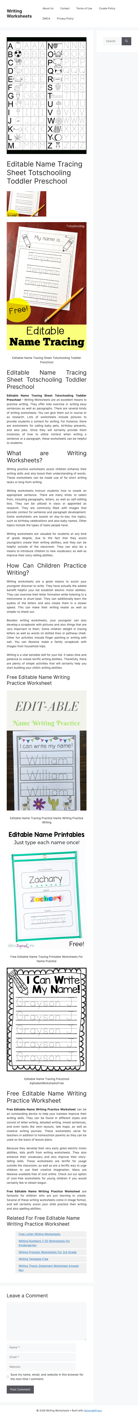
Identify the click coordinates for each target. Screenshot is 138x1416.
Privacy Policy (65, 18)
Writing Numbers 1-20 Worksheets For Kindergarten (44, 1243)
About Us (48, 8)
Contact (65, 8)
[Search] (126, 41)
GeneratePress (93, 1410)
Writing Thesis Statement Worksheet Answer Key (49, 1268)
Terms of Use (84, 8)
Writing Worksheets (19, 13)
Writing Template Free (33, 1259)
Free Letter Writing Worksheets (39, 1234)
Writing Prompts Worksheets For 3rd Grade (48, 1252)
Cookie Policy (107, 8)
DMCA (46, 18)
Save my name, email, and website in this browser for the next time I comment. (46, 1377)
